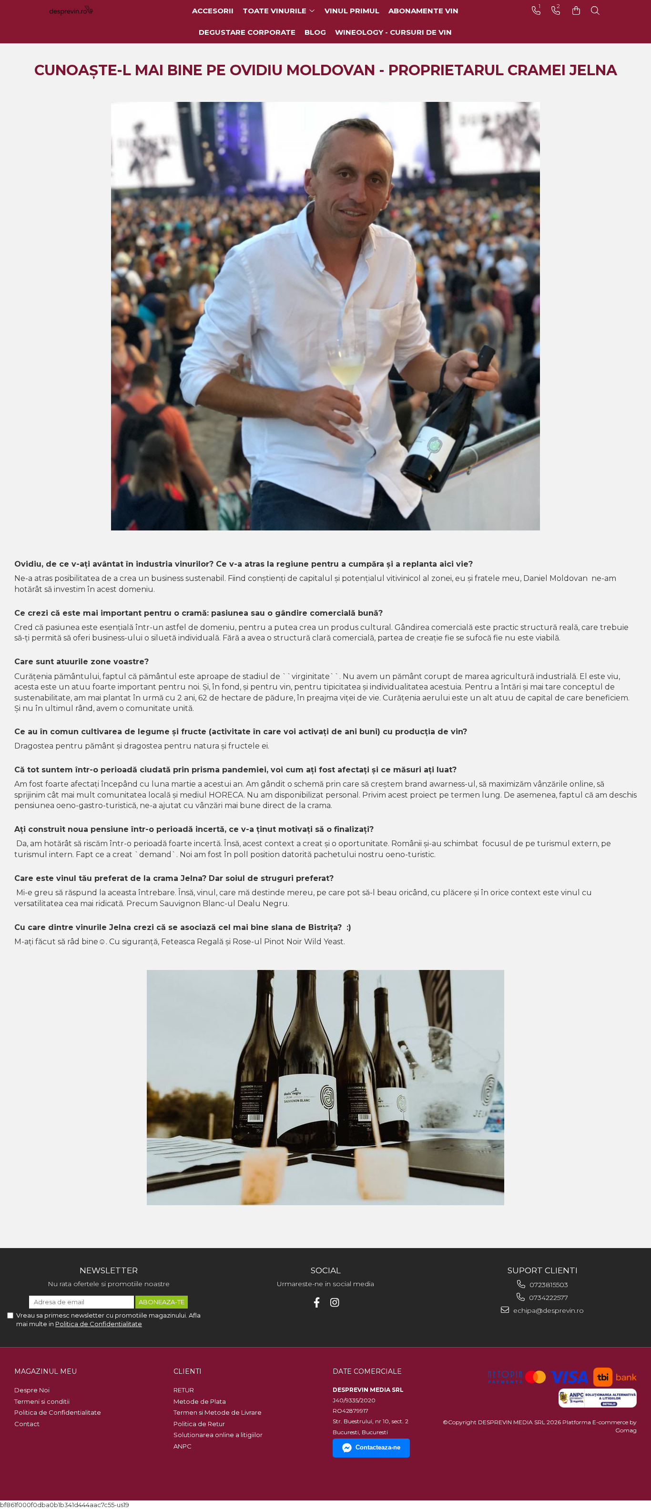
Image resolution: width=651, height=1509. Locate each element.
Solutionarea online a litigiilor (218, 1435)
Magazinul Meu (45, 1371)
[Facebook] (316, 1302)
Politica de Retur (199, 1424)
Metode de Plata (199, 1401)
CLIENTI (187, 1371)
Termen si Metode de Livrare (217, 1412)
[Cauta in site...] (595, 10)
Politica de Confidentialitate (98, 1324)
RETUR (183, 1390)
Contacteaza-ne (378, 1447)
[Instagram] (334, 1302)
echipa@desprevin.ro (547, 1310)
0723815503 (548, 1284)
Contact (27, 1424)
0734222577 (547, 1297)
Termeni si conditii (42, 1401)
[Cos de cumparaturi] (576, 10)
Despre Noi (32, 1390)
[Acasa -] (85, 10)
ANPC (182, 1446)
